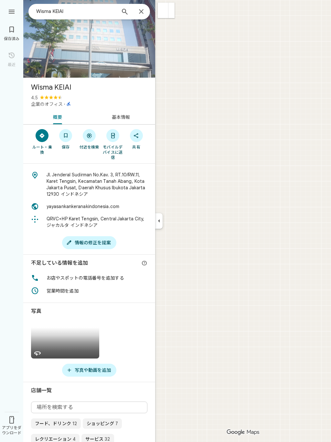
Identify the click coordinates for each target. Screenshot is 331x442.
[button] (163, 10)
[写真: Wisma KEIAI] (89, 39)
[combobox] (76, 11)
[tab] (56, 116)
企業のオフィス (47, 104)
